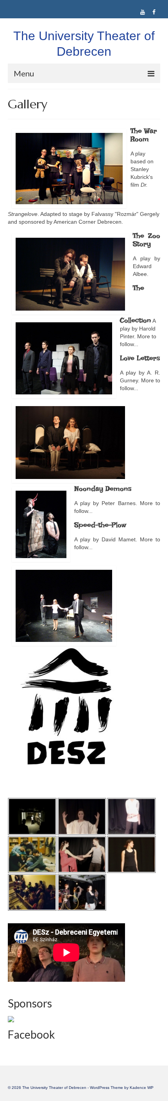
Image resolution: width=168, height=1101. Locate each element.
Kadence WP (142, 1087)
